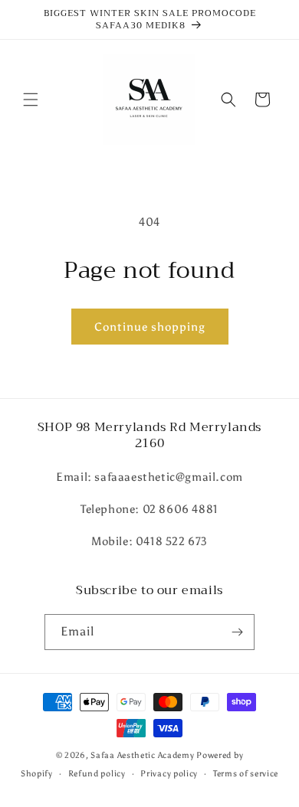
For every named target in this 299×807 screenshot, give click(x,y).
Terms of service (245, 774)
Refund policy (97, 774)
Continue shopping (149, 327)
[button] (31, 99)
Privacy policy (169, 774)
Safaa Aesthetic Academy (142, 755)
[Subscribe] (237, 632)
